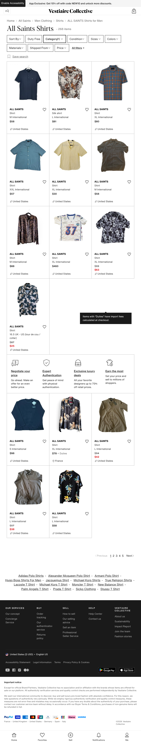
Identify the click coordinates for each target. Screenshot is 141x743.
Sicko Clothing (86, 589)
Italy (64, 721)
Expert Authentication (52, 373)
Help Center (95, 614)
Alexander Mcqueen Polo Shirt (69, 576)
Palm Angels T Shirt (34, 589)
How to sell (69, 614)
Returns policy (41, 636)
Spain (57, 721)
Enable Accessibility (12, 3)
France (7, 721)
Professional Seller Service (70, 634)
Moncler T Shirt (82, 584)
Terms (57, 662)
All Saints (24, 21)
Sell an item (69, 627)
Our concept (13, 614)
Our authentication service (45, 626)
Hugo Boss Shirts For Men (23, 580)
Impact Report (123, 626)
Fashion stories (123, 636)
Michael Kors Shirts (87, 580)
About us (120, 616)
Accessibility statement (18, 662)
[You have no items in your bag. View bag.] (134, 11)
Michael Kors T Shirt (53, 584)
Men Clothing (43, 21)
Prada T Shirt (62, 589)
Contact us (95, 619)
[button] (134, 11)
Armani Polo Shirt (107, 576)
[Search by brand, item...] (7, 11)
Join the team (122, 631)
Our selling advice (69, 620)
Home (10, 21)
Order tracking (41, 615)
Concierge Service (11, 620)
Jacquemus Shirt (57, 580)
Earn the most (114, 371)
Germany (48, 721)
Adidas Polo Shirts (31, 576)
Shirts (59, 21)
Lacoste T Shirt (24, 584)
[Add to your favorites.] (44, 109)
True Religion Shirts (118, 580)
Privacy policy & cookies (76, 662)
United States (36, 721)
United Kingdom (20, 721)
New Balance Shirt (110, 584)
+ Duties (62, 453)
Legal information (42, 662)
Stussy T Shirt (110, 589)
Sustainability (122, 621)
